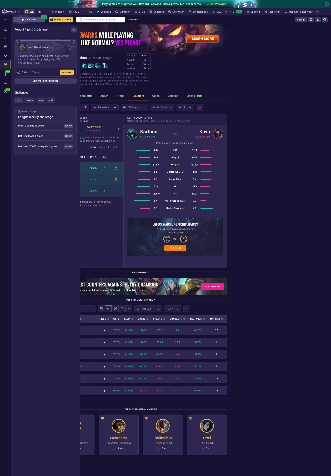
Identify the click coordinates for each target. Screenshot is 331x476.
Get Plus (175, 248)
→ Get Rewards (216, 4)
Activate (66, 72)
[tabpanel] (45, 130)
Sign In (301, 19)
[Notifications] (311, 19)
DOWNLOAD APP (62, 19)
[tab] (83, 96)
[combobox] (100, 19)
